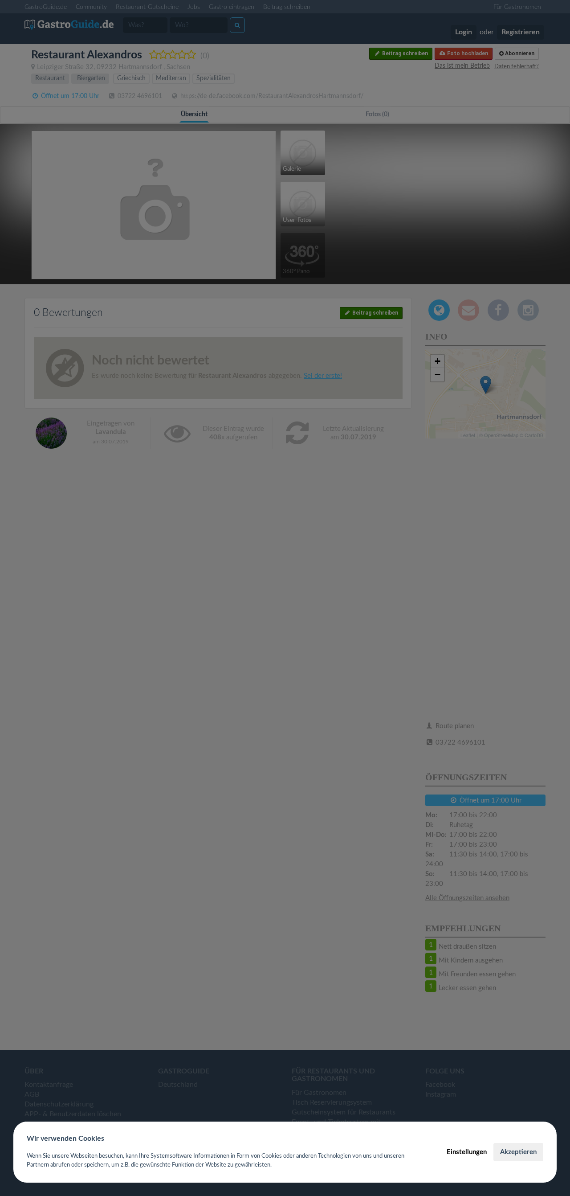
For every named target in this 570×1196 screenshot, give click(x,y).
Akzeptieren (518, 1152)
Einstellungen (467, 1152)
